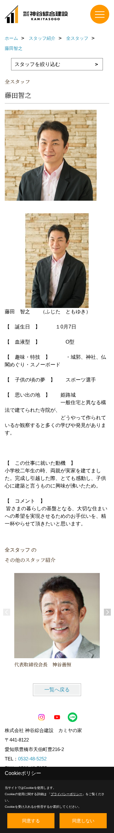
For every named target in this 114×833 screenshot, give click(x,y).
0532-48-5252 (32, 758)
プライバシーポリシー (66, 794)
